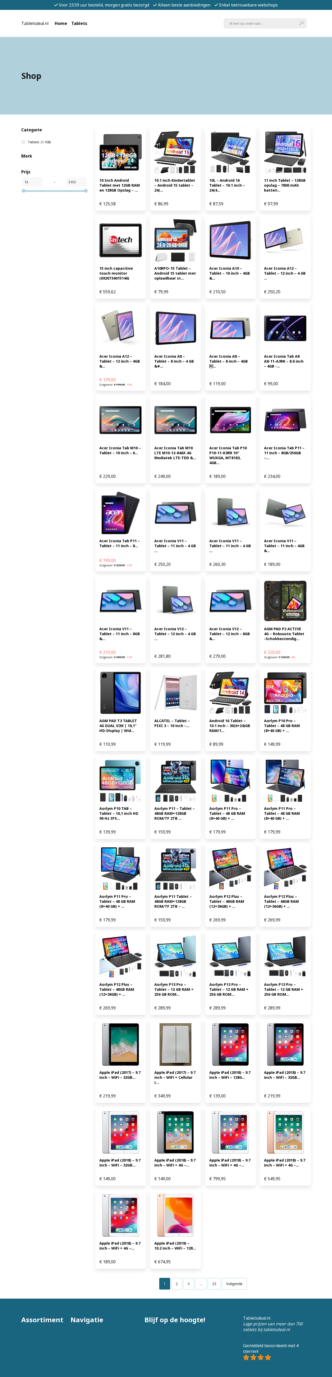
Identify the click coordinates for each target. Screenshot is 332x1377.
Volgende (234, 1283)
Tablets (79, 23)
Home (61, 23)
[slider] (23, 191)
